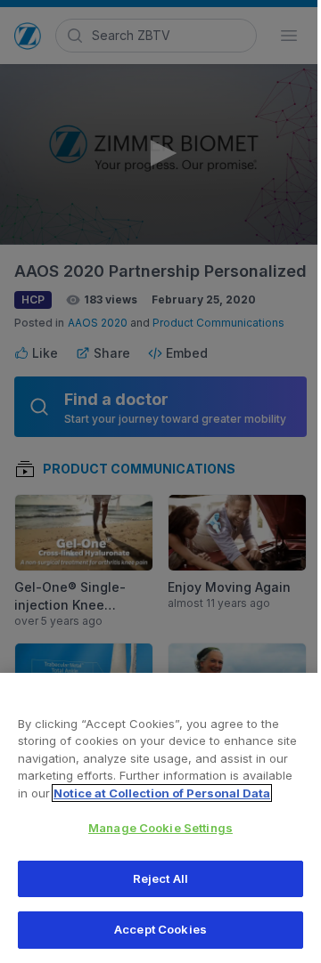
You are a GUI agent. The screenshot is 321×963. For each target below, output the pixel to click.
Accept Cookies (160, 929)
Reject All (160, 878)
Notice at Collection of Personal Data (162, 793)
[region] (160, 818)
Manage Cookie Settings (160, 828)
